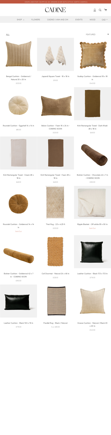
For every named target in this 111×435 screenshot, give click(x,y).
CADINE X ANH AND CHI (57, 19)
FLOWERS (35, 19)
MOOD (92, 19)
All (7, 34)
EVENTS (78, 19)
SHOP (19, 19)
